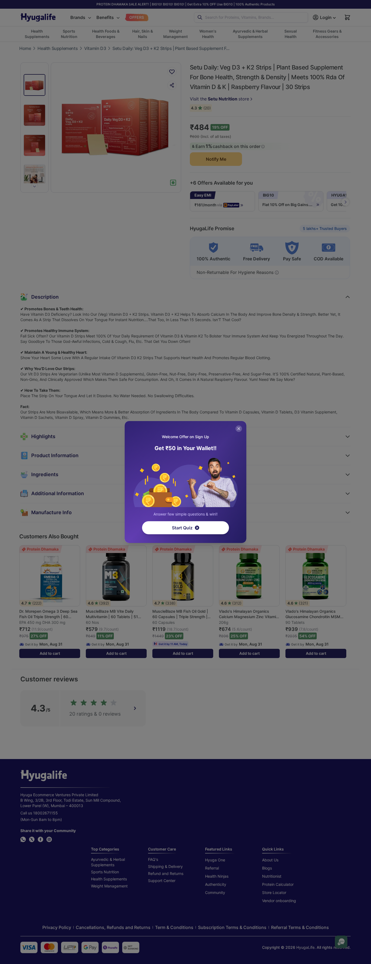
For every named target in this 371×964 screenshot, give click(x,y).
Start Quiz (182, 527)
